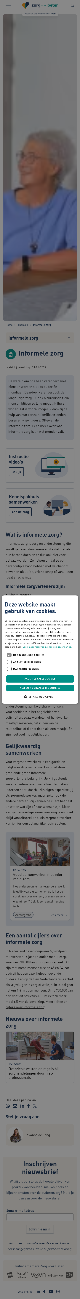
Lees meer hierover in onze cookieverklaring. (47, 647)
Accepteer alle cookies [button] (40, 678)
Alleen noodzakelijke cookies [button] (40, 688)
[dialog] (40, 649)
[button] (40, 696)
